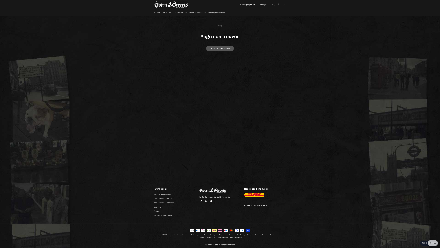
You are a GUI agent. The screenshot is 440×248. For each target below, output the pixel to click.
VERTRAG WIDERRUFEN (255, 205)
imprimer (158, 207)
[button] (168, 12)
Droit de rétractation (163, 198)
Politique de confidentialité (250, 234)
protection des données (164, 203)
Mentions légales (236, 237)
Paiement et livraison (163, 194)
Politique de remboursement (227, 234)
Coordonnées (223, 237)
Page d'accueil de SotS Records (214, 197)
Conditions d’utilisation (270, 234)
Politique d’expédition (208, 237)
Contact (157, 211)
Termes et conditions (163, 215)
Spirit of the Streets (175, 235)
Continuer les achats (220, 48)
